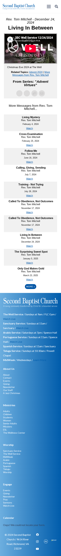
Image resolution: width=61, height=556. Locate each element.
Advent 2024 (35, 72)
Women (7, 420)
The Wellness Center (14, 432)
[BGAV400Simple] (53, 541)
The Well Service (11, 453)
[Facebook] (37, 534)
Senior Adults (10, 423)
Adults (6, 411)
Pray (5, 499)
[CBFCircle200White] (46, 541)
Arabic (6, 460)
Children (7, 414)
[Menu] (49, 6)
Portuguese (9, 463)
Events (6, 380)
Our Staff (8, 390)
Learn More (39, 359)
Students (8, 417)
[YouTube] (37, 549)
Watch (29, 128)
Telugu (6, 469)
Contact (7, 377)
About (6, 374)
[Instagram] (37, 541)
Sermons (7, 502)
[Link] (30, 521)
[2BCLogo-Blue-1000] (19, 6)
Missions (7, 426)
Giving (6, 384)
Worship (7, 472)
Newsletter (9, 387)
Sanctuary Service (12, 450)
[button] (56, 6)
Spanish (7, 466)
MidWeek (8, 456)
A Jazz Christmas (11, 393)
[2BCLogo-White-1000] (30, 302)
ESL (5, 429)
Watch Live (9, 318)
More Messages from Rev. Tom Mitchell (31, 73)
